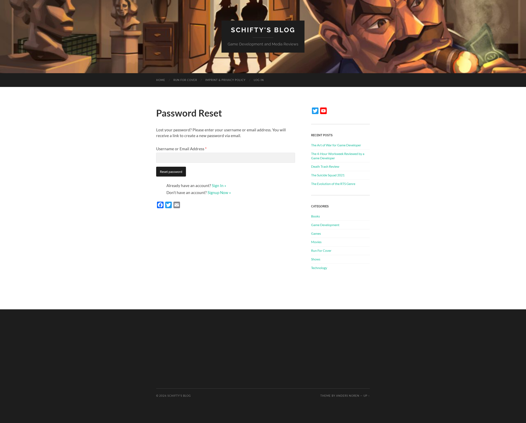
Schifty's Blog (263, 30)
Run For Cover (185, 80)
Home (160, 80)
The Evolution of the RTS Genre (333, 184)
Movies (316, 242)
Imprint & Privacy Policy (225, 80)
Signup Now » (219, 192)
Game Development (325, 225)
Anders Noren (347, 395)
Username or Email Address (181, 148)
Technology (319, 268)
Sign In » (219, 185)
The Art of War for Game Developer (336, 145)
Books (315, 216)
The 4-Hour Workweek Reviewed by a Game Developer (337, 156)
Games (316, 233)
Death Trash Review (325, 166)
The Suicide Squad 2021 (328, 175)
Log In (259, 80)
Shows (315, 259)
